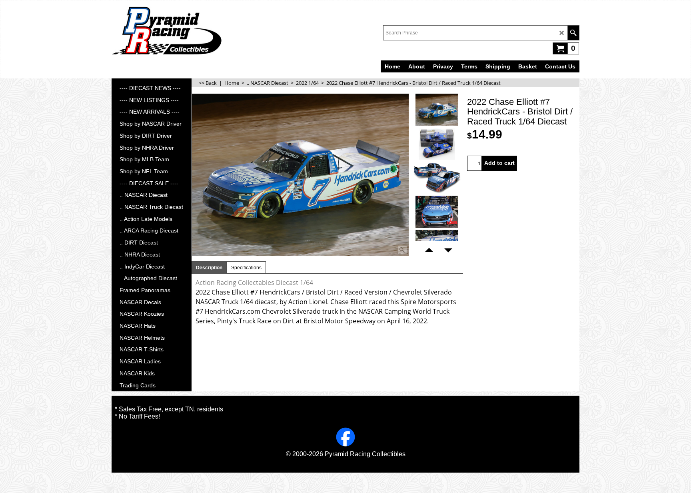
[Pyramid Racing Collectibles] (167, 30)
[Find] (573, 33)
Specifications (246, 268)
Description (209, 268)
